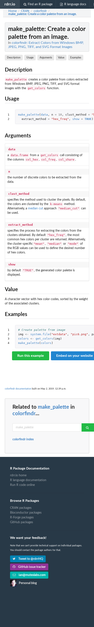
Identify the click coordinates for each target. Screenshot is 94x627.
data (44, 114)
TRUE (88, 119)
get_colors (44, 338)
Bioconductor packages (26, 512)
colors (23, 338)
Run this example (30, 355)
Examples (75, 57)
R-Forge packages (22, 517)
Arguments (46, 57)
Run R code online (22, 485)
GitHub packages (21, 522)
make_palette (28, 114)
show (75, 119)
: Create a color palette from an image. (42, 14)
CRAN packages (20, 507)
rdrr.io (9, 4)
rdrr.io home (18, 475)
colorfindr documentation (18, 389)
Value (61, 57)
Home (12, 11)
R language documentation (28, 480)
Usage (29, 57)
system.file (40, 334)
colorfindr (23, 413)
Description (14, 57)
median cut (35, 208)
